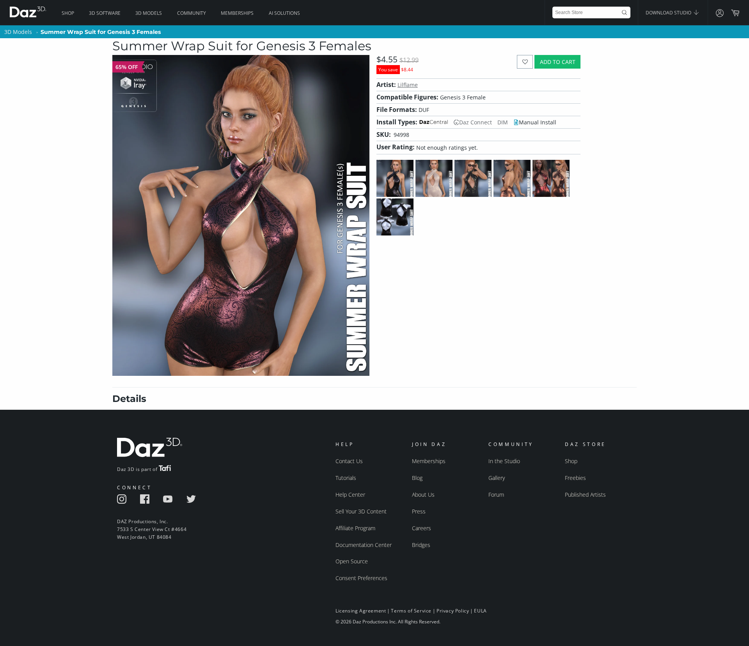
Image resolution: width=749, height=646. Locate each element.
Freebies (575, 477)
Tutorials (345, 477)
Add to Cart (557, 61)
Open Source (351, 561)
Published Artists (585, 494)
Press (419, 511)
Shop (68, 13)
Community (191, 13)
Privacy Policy (453, 610)
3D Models (148, 13)
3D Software (105, 13)
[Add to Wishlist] (525, 62)
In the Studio (504, 461)
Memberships (237, 13)
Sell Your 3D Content (361, 511)
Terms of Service (411, 610)
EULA (480, 610)
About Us (423, 494)
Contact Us (349, 461)
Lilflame (408, 84)
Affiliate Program (355, 528)
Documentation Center (363, 545)
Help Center (350, 494)
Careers (421, 528)
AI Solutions (284, 13)
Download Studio (669, 12)
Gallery (496, 477)
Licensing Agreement (360, 610)
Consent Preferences (361, 578)
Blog (417, 477)
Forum (496, 494)
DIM (502, 122)
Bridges (421, 545)
